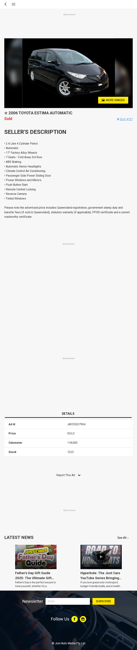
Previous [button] (6, 73)
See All (121, 537)
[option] (68, 73)
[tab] (68, 414)
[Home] (68, 633)
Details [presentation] (68, 413)
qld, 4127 (126, 119)
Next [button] (131, 73)
